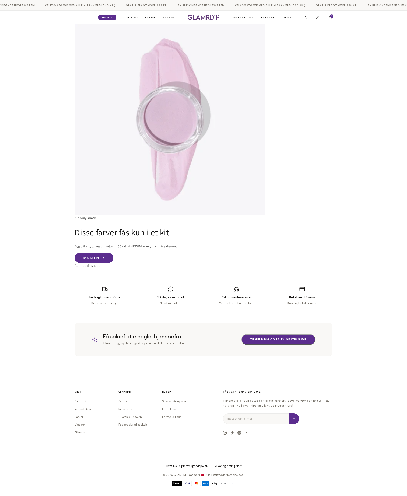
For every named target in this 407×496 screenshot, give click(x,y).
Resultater (125, 409)
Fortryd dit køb (171, 417)
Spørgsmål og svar (174, 401)
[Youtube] (246, 433)
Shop (105, 17)
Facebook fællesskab (132, 424)
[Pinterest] (239, 433)
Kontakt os (169, 409)
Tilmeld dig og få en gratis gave (278, 339)
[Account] (318, 17)
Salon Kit (130, 17)
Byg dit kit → (94, 258)
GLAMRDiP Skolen (130, 417)
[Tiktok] (232, 433)
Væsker (168, 17)
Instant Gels (243, 17)
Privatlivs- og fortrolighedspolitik (187, 466)
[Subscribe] (294, 418)
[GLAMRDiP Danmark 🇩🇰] (203, 17)
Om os (286, 17)
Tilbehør (268, 17)
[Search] (305, 17)
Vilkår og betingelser (228, 466)
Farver (150, 17)
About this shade (88, 265)
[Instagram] (225, 433)
